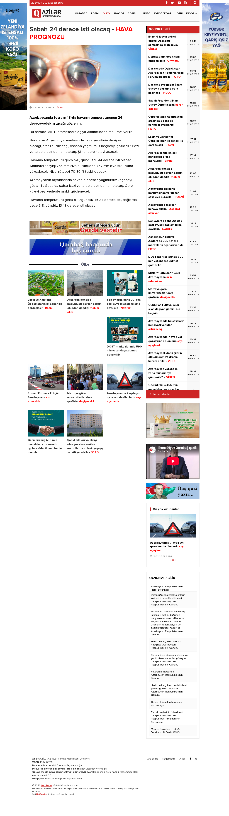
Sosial (132, 13)
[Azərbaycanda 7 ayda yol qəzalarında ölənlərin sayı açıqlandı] (125, 377)
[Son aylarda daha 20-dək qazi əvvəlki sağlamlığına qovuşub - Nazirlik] (125, 283)
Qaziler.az (46, 785)
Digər (190, 13)
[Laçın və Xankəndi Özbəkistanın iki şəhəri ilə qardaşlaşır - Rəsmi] (46, 283)
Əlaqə (182, 759)
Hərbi (179, 13)
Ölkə (106, 13)
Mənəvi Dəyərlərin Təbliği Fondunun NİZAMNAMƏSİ (165, 731)
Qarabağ (81, 13)
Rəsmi (95, 13)
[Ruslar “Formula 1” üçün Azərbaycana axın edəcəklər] (46, 377)
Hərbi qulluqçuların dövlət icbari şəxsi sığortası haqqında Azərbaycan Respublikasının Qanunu (169, 690)
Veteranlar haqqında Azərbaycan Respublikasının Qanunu (167, 674)
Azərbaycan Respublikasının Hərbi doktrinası (167, 588)
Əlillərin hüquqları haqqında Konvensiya (166, 704)
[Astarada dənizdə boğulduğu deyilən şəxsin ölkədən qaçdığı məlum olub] (85, 283)
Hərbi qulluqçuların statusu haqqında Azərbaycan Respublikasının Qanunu (166, 644)
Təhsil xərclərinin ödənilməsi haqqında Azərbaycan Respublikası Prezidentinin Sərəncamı (167, 717)
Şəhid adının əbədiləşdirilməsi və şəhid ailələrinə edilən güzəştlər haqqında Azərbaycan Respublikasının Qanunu (169, 660)
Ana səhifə (152, 759)
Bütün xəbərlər (161, 394)
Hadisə (145, 13)
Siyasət (118, 13)
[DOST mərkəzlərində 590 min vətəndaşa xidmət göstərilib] (125, 330)
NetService (41, 794)
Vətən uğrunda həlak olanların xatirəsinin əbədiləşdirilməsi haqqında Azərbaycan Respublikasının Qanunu (168, 600)
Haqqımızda (168, 759)
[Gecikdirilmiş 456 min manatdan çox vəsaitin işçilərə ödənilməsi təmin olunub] (46, 423)
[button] (191, 538)
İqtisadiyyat (162, 13)
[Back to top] (219, 806)
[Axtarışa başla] (195, 2)
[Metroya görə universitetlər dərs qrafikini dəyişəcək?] (85, 377)
